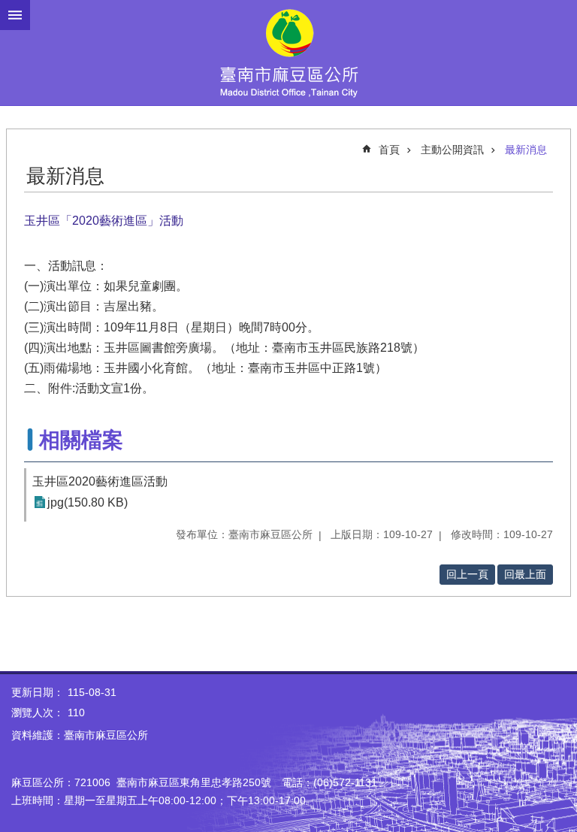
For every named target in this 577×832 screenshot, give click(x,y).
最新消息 (526, 150)
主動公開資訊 (452, 150)
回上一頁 (467, 574)
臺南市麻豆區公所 (288, 52)
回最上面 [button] (525, 574)
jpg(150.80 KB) (87, 502)
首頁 (389, 150)
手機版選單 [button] (15, 15)
